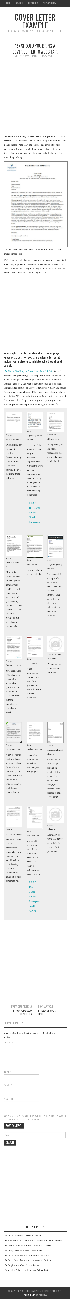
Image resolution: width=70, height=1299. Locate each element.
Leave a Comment (48, 56)
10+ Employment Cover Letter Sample (21, 1265)
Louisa (35, 56)
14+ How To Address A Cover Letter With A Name (27, 1245)
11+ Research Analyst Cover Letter (47, 1012)
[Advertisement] (35, 98)
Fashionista (29, 1294)
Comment (10, 1042)
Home (8, 3)
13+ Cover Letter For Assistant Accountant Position (27, 1260)
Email (8, 1085)
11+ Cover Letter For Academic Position (22, 1235)
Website (9, 1098)
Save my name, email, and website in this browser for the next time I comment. (35, 1118)
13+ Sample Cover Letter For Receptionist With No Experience (33, 1240)
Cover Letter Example (35, 21)
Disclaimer (33, 3)
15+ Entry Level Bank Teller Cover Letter (23, 1250)
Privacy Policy (49, 3)
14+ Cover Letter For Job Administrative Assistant (27, 1255)
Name (8, 1072)
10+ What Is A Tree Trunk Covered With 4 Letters (27, 1270)
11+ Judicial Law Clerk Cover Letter (22, 1012)
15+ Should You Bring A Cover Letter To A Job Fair (28, 371)
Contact (19, 3)
